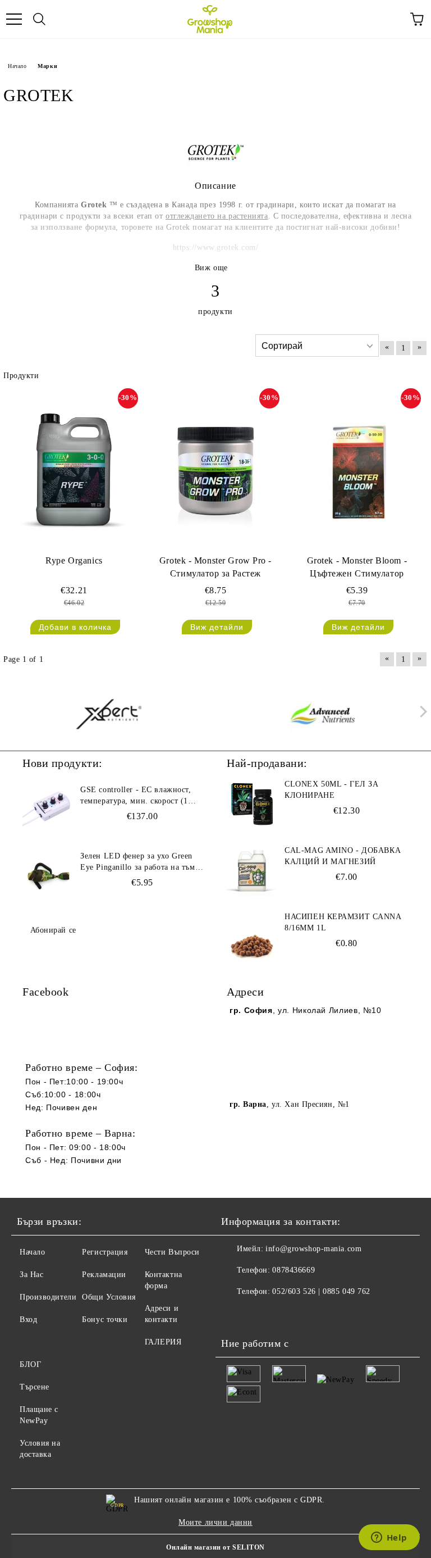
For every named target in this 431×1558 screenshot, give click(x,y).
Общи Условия (109, 1297)
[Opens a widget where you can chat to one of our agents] (389, 1538)
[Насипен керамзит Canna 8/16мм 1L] (252, 936)
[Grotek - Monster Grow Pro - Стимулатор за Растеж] (215, 469)
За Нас (31, 1274)
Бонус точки (104, 1319)
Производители (48, 1297)
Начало (17, 66)
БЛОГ (30, 1364)
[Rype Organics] (74, 469)
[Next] (421, 711)
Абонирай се (53, 930)
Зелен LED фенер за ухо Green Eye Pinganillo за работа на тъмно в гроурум (142, 862)
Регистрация (104, 1252)
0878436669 (293, 1270)
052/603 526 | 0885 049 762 (321, 1291)
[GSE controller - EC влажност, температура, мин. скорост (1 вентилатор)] (47, 809)
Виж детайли (217, 627)
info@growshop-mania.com (313, 1248)
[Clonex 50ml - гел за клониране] (252, 804)
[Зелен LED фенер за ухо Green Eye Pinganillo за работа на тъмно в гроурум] (47, 876)
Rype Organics (73, 560)
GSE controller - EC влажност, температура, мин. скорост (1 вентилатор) (135, 796)
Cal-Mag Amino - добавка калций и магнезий (343, 856)
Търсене (34, 1387)
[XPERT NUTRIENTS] (109, 714)
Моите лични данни (215, 1522)
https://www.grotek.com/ (216, 247)
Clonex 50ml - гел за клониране (331, 790)
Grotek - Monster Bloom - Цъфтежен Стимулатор (357, 567)
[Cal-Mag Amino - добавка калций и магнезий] (252, 870)
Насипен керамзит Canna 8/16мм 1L (343, 922)
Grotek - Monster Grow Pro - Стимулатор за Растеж (215, 567)
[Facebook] (236, 1314)
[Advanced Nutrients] (323, 714)
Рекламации (104, 1274)
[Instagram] (260, 1314)
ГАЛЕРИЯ (163, 1342)
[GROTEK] (215, 168)
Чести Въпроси (172, 1252)
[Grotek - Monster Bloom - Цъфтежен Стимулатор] (357, 469)
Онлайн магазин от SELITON (215, 1547)
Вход (28, 1319)
